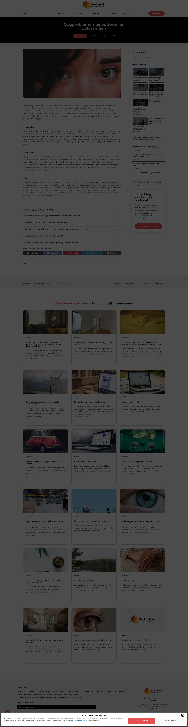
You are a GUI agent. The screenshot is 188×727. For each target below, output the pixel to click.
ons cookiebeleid (79, 720)
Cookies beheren (170, 721)
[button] (182, 715)
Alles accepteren (142, 721)
